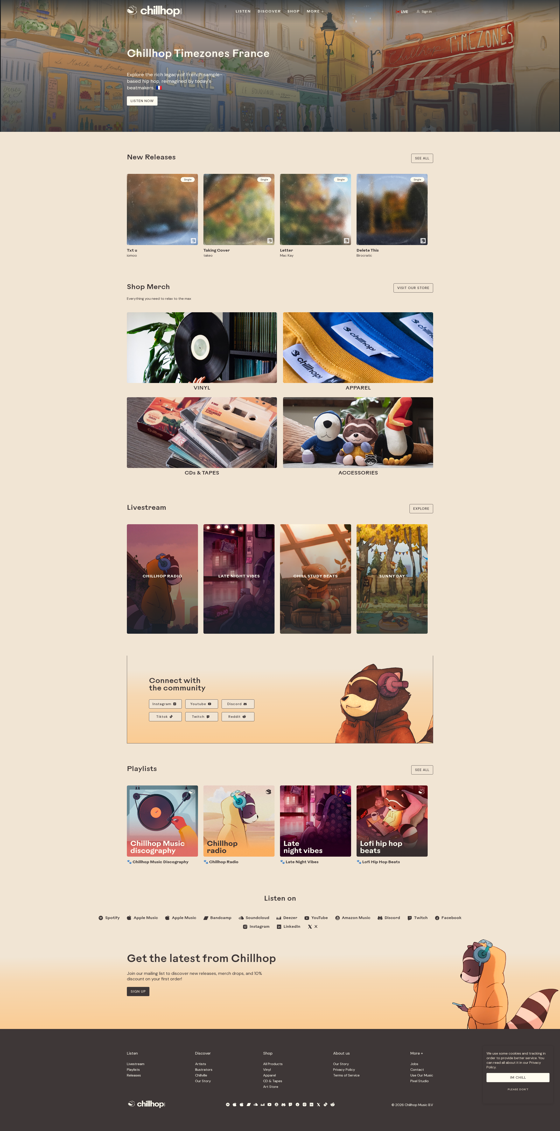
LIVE (404, 11)
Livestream (135, 1064)
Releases (134, 1075)
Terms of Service (346, 1075)
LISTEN (243, 11)
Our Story (203, 1081)
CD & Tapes (272, 1081)
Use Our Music (421, 1075)
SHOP (293, 11)
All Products (273, 1064)
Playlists (133, 1069)
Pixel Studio (419, 1081)
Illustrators (203, 1069)
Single (187, 179)
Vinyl (267, 1069)
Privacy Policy (344, 1069)
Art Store (270, 1086)
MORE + (315, 11)
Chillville (201, 1075)
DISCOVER (269, 11)
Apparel (269, 1075)
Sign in (427, 11)
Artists (200, 1064)
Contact (417, 1069)
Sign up (138, 991)
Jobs (414, 1064)
